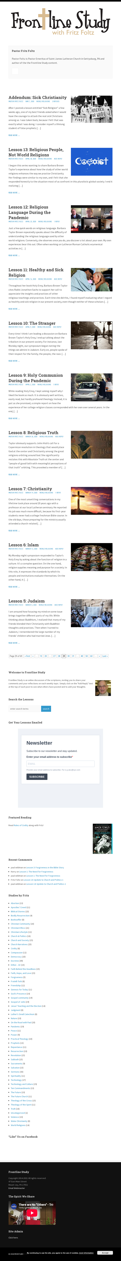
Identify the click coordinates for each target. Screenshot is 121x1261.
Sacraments (16, 1063)
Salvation (15, 1067)
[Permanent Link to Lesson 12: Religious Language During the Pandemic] (91, 232)
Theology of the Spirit (21, 1104)
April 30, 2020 (31, 159)
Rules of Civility (21, 825)
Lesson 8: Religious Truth (33, 432)
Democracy (16, 956)
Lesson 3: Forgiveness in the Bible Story (45, 867)
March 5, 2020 (31, 605)
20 (46, 656)
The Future (16, 1092)
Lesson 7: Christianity (30, 488)
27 (54, 656)
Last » (105, 656)
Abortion (15, 903)
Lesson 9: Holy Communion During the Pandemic (36, 377)
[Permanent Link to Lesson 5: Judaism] (91, 626)
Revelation (16, 1055)
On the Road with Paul (21, 1022)
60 (91, 656)
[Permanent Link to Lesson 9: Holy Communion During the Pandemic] (91, 400)
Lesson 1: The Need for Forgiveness (36, 871)
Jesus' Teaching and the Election (26, 1006)
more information (86, 1253)
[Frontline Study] (60, 35)
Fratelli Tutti (16, 981)
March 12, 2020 (31, 549)
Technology (16, 1080)
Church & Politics (19, 936)
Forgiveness (17, 977)
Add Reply (58, 159)
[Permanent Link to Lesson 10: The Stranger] (91, 348)
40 (82, 656)
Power (14, 1034)
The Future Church (19, 1096)
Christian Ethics (18, 927)
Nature (14, 1018)
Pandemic (15, 1026)
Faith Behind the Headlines (23, 969)
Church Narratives (19, 944)
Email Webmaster (17, 1188)
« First (27, 656)
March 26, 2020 (31, 437)
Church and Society (20, 940)
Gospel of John (18, 1001)
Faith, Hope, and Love (21, 973)
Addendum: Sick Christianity (38, 97)
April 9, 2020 (30, 327)
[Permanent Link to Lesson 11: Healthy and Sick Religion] (91, 290)
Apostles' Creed (18, 907)
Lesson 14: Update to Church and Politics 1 (43, 879)
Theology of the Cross (21, 1100)
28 (59, 656)
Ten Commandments (20, 1088)
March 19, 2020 (31, 493)
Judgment (15, 1010)
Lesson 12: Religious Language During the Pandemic (30, 212)
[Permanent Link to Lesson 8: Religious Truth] (91, 457)
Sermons (15, 1071)
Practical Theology (19, 1038)
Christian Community (20, 923)
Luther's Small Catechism (22, 1014)
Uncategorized (18, 1112)
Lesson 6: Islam (24, 544)
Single (10, 87)
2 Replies (55, 101)
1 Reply (57, 222)
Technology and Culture (22, 1084)
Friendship (16, 985)
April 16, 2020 (31, 279)
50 (87, 656)
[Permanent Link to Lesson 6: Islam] (91, 570)
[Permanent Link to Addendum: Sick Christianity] (91, 121)
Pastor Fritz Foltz (16, 101)
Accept (105, 1252)
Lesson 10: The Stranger (32, 323)
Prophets (15, 1043)
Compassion (17, 952)
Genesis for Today (19, 989)
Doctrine (15, 960)
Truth (13, 1108)
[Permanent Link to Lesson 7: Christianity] (91, 513)
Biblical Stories (18, 911)
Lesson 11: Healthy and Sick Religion (36, 272)
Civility (14, 948)
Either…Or (16, 964)
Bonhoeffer (16, 919)
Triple (16, 87)
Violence (15, 1117)
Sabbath (15, 1059)
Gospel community (20, 997)
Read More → (14, 135)
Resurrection (17, 1051)
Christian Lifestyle (19, 932)
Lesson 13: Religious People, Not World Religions (36, 152)
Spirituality (16, 1075)
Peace (14, 1030)
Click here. (13, 1237)
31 (73, 656)
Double (13, 87)
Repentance (16, 1047)
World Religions (43, 101)
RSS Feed (15, 71)
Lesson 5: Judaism (27, 601)
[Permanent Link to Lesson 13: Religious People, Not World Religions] (91, 174)
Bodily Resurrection (20, 915)
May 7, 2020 (30, 101)
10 (41, 656)
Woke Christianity (19, 1121)
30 (68, 656)
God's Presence (18, 993)
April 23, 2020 (31, 222)
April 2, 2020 (30, 385)
